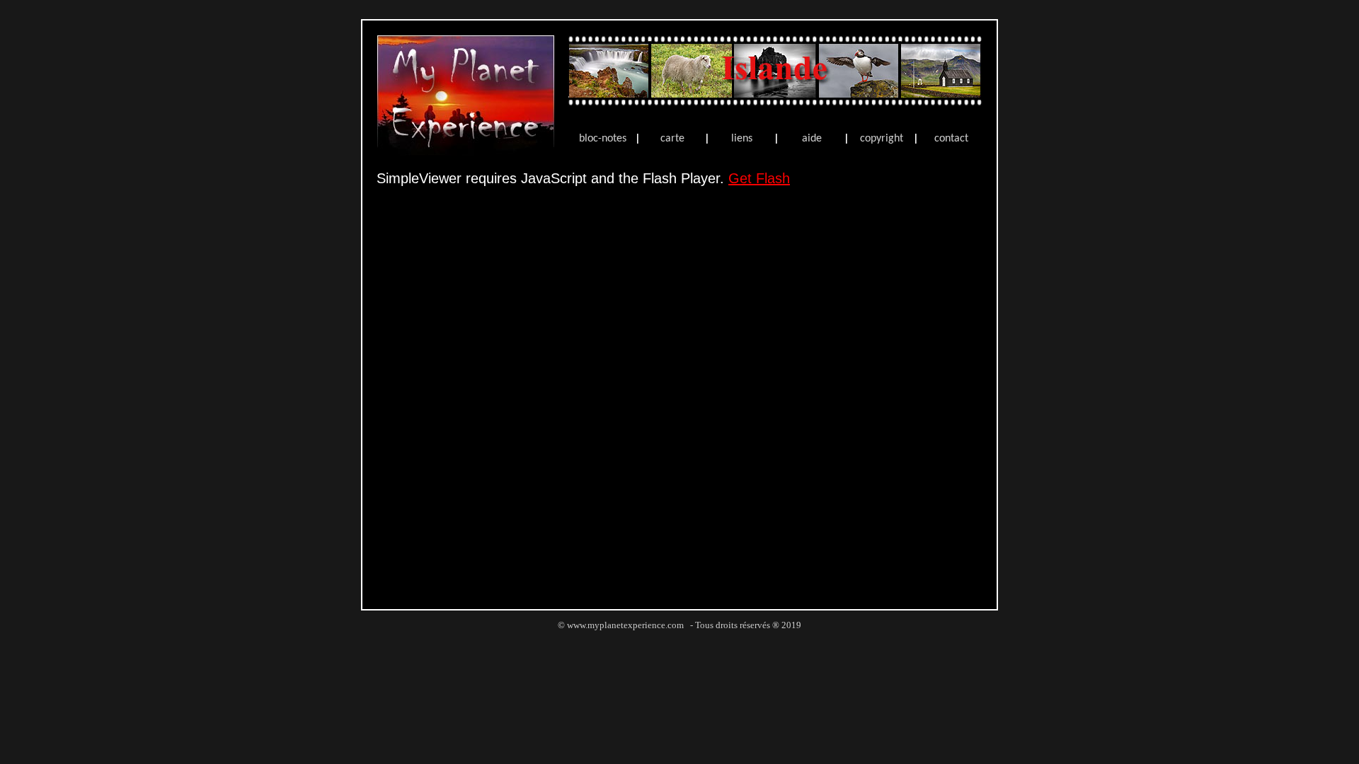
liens (741, 138)
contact (951, 138)
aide (812, 138)
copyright (881, 138)
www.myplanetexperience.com (625, 625)
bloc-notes (602, 138)
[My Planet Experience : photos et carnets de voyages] (465, 152)
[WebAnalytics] (679, 641)
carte (672, 138)
